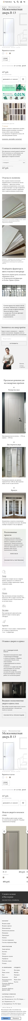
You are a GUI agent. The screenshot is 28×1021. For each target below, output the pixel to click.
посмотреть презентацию (14, 715)
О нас (3, 970)
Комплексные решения (8, 930)
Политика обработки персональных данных (7, 985)
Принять (5, 1018)
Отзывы (4, 963)
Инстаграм (17, 970)
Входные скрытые (7, 926)
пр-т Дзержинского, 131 (8, 1001)
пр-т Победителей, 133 (8, 996)
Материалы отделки (7, 956)
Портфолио (5, 958)
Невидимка (5, 933)
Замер (4, 576)
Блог (3, 975)
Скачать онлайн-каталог (12, 139)
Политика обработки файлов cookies (7, 989)
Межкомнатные (6, 928)
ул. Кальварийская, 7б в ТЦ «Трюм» (11, 1004)
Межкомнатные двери (14, 7)
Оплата (4, 593)
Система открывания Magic (9, 942)
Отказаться (16, 1018)
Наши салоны (5, 972)
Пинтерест (17, 975)
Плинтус (4, 937)
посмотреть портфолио (14, 560)
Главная (4, 7)
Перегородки (5, 935)
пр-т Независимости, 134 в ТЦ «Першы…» (13, 999)
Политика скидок (6, 961)
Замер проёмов (6, 949)
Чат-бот (16, 982)
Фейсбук (16, 972)
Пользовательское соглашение (7, 980)
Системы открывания (8, 940)
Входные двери (6, 923)
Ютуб (15, 977)
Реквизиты (5, 977)
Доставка (5, 610)
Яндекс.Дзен (17, 979)
